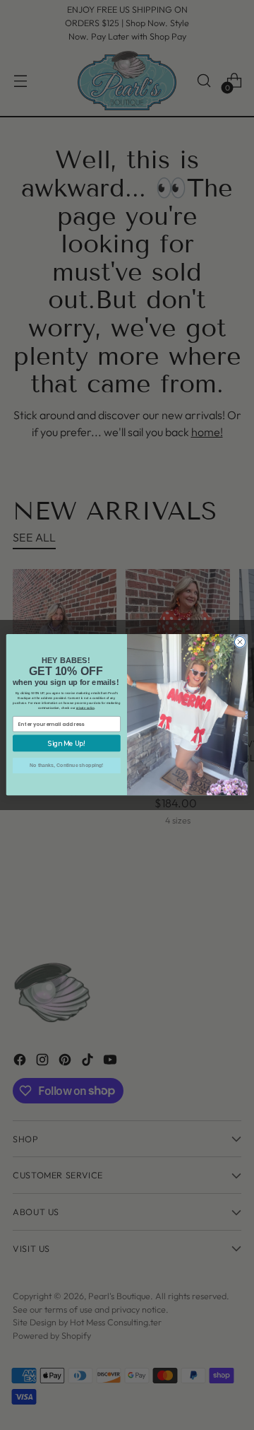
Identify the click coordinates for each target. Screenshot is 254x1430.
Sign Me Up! (66, 744)
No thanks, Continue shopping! (66, 765)
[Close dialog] (239, 642)
